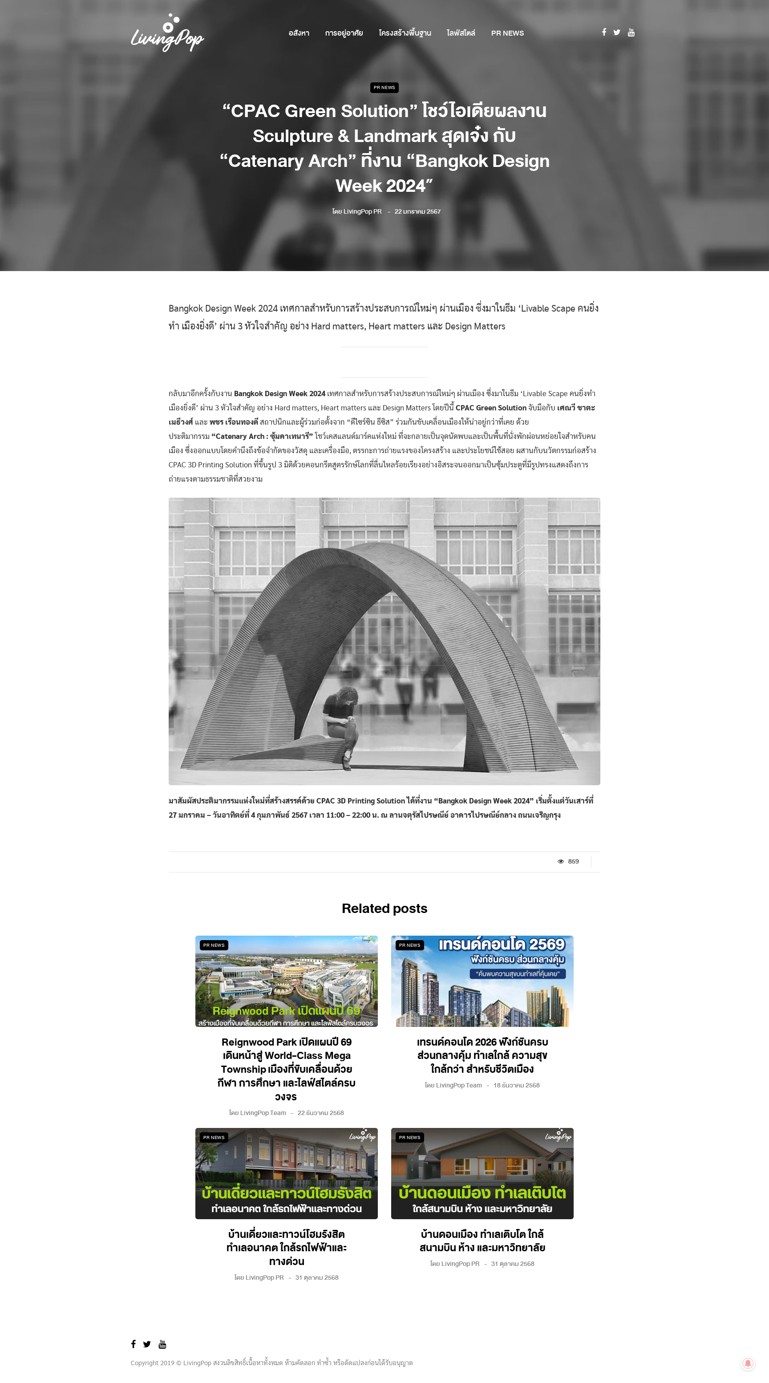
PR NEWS (507, 33)
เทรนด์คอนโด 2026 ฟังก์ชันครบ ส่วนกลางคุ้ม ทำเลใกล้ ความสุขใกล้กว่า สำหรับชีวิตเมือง (482, 1056)
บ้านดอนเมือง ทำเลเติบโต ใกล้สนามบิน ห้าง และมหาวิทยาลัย (483, 1241)
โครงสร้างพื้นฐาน (405, 33)
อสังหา (299, 33)
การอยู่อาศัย (344, 33)
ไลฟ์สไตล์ (461, 33)
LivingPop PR (363, 212)
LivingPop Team (263, 1113)
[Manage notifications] (748, 1363)
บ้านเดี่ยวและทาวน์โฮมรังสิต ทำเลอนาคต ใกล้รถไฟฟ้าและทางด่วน (287, 1248)
